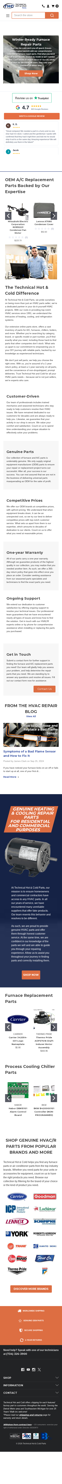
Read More (10, 776)
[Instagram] (33, 1369)
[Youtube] (28, 1369)
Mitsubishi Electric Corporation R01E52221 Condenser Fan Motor (18, 227)
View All (31, 716)
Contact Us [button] (45, 688)
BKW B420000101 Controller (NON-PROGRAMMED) (44, 1111)
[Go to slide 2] (54, 216)
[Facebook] (22, 1369)
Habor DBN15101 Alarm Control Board (18, 1111)
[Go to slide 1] (8, 216)
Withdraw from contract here (17, 1424)
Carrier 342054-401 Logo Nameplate (18, 1040)
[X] (39, 1369)
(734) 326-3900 (16, 1353)
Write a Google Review (32, 116)
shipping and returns (30, 1415)
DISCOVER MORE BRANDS (31, 1288)
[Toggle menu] (7, 15)
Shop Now (31, 71)
